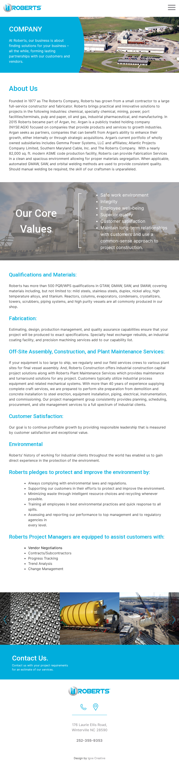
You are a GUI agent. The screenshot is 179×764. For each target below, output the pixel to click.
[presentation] (5, 618)
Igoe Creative (96, 758)
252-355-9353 (89, 740)
